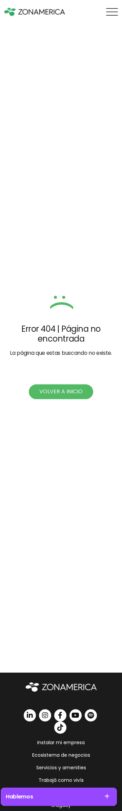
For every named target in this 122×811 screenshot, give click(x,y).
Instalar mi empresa (61, 742)
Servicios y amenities (61, 767)
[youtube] (75, 715)
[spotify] (91, 715)
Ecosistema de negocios (61, 755)
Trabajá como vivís (61, 780)
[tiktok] (60, 727)
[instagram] (45, 715)
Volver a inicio (61, 391)
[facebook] (60, 715)
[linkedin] (30, 715)
